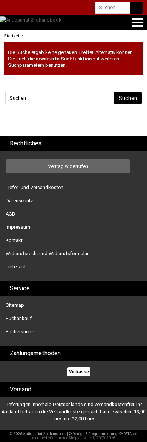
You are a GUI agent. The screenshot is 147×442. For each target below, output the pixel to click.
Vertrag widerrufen (68, 166)
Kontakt (14, 240)
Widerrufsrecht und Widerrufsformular (47, 253)
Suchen (128, 98)
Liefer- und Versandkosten (34, 187)
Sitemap (15, 305)
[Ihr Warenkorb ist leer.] (38, 9)
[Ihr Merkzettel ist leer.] (52, 8)
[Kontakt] (10, 8)
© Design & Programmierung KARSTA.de (103, 434)
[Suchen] (136, 8)
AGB (10, 214)
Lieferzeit (16, 267)
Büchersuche (20, 331)
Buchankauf (19, 318)
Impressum (18, 227)
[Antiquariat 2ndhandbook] (30, 20)
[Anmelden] (23, 8)
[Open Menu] (137, 22)
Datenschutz (19, 200)
